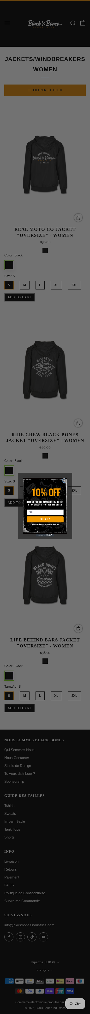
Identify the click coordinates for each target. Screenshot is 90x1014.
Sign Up (45, 519)
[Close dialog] (64, 480)
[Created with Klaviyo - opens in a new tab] (45, 535)
